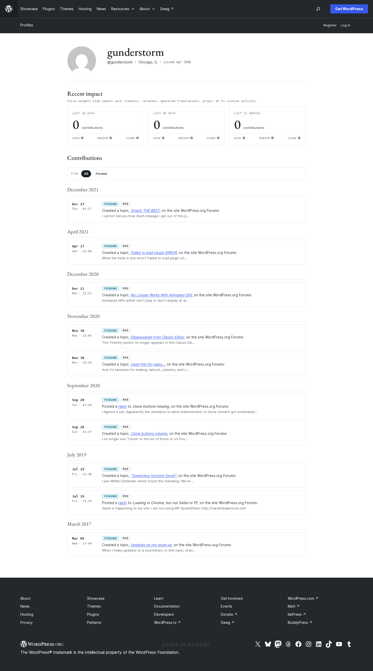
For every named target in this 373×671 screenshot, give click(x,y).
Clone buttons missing (149, 433)
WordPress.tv (167, 622)
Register (330, 25)
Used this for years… (148, 364)
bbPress (297, 614)
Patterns (94, 622)
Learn (158, 598)
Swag (227, 622)
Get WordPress (349, 9)
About (25, 598)
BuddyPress (300, 622)
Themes (94, 606)
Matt (294, 606)
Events (226, 606)
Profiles (26, 25)
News (25, 606)
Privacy (26, 622)
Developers (164, 614)
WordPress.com (303, 598)
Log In (345, 25)
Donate (229, 614)
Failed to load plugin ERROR (154, 252)
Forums (101, 174)
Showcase (96, 598)
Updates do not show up (151, 545)
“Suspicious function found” (153, 475)
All (86, 174)
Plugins (93, 614)
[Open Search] (318, 9)
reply (122, 406)
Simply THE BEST (145, 210)
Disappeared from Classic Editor (157, 337)
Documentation (167, 606)
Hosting (26, 614)
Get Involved (232, 598)
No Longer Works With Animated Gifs (161, 295)
